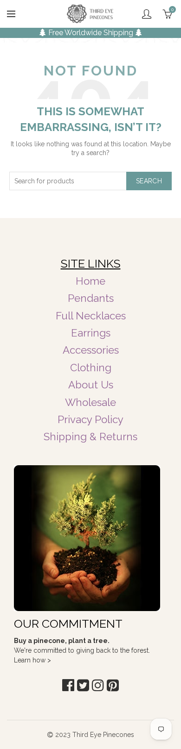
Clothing (90, 368)
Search (149, 181)
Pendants (91, 298)
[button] (68, 685)
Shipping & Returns (90, 437)
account (147, 14)
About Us (90, 385)
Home (90, 281)
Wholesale (90, 402)
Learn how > (32, 660)
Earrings (90, 333)
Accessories (91, 350)
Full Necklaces (91, 316)
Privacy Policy (90, 419)
